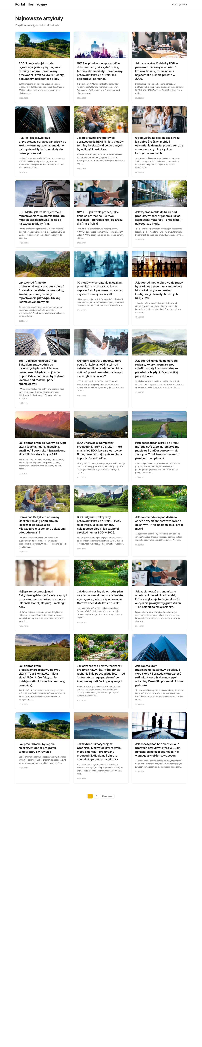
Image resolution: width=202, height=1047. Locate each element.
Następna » (107, 796)
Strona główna (179, 4)
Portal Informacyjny (31, 4)
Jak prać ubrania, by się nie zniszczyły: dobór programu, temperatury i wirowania (38, 747)
